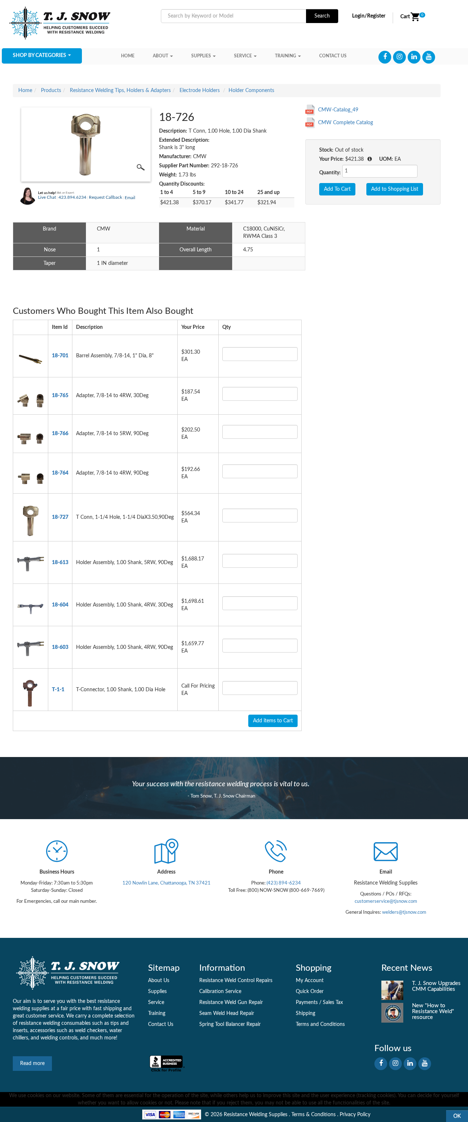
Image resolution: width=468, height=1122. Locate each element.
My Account (310, 980)
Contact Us (160, 1024)
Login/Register (368, 16)
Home (128, 56)
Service (243, 56)
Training (285, 56)
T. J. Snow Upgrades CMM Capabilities (436, 986)
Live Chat (47, 197)
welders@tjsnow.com (404, 912)
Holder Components (251, 90)
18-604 (60, 605)
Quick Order (310, 991)
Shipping (305, 1013)
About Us (158, 980)
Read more (32, 1063)
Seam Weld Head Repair (226, 1013)
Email (130, 197)
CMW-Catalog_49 (338, 110)
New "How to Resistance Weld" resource (433, 1011)
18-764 (60, 473)
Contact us (333, 56)
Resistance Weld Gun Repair (231, 1002)
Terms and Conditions (320, 1024)
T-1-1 (58, 689)
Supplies (201, 56)
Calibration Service (220, 991)
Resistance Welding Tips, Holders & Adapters (120, 90)
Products (51, 90)
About (160, 56)
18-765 (60, 395)
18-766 (60, 433)
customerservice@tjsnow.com (386, 901)
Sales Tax (333, 1002)
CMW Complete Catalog (345, 122)
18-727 (60, 517)
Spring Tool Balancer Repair (230, 1024)
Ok (457, 1116)
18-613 (60, 562)
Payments (307, 1002)
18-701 (60, 355)
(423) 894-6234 (283, 883)
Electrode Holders (200, 90)
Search (322, 16)
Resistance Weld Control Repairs (235, 980)
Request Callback (105, 197)
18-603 (60, 647)
